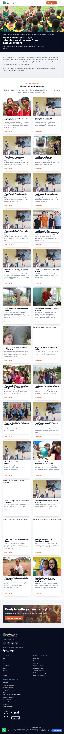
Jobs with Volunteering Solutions (12, 694)
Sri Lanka (5, 670)
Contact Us (6, 704)
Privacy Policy (7, 699)
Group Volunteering (38, 665)
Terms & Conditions (8, 702)
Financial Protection (8, 697)
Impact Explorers (37, 727)
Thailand (5, 675)
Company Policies (8, 690)
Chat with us (57, 730)
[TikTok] (12, 643)
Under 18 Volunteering (39, 673)
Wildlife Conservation (39, 675)
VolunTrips (36, 658)
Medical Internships (38, 668)
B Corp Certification (8, 685)
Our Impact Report (8, 687)
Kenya (4, 661)
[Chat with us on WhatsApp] (4, 730)
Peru (4, 663)
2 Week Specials (38, 661)
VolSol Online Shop (8, 706)
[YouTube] (16, 643)
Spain (4, 668)
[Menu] (59, 3)
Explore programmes (14, 618)
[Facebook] (4, 643)
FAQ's (4, 692)
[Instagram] (8, 643)
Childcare (35, 663)
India (4, 658)
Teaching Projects (38, 670)
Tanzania (5, 673)
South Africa (6, 665)
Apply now (51, 3)
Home (4, 34)
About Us (5, 682)
